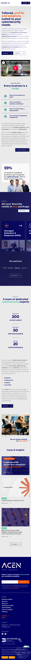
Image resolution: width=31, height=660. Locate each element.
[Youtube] (5, 634)
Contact (4, 616)
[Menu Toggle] (9, 3)
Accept (5, 657)
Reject (11, 657)
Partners (5, 611)
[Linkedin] (2, 634)
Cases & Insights (7, 609)
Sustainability (6, 607)
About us (5, 603)
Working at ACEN (7, 605)
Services (4, 601)
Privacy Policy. (14, 588)
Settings (19, 657)
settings (19, 654)
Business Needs (7, 599)
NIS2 (3, 618)
